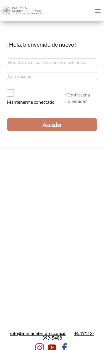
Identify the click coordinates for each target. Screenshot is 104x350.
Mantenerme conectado (31, 102)
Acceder (52, 124)
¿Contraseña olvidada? (77, 98)
